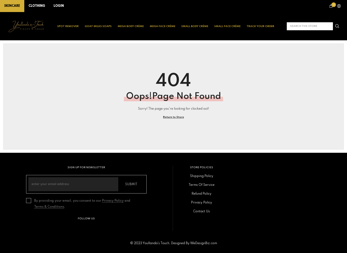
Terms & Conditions (49, 206)
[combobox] (310, 26)
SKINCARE (12, 6)
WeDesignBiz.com (203, 243)
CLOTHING (37, 6)
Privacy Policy (113, 200)
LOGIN (59, 6)
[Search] (314, 26)
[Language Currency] (339, 6)
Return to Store (173, 117)
